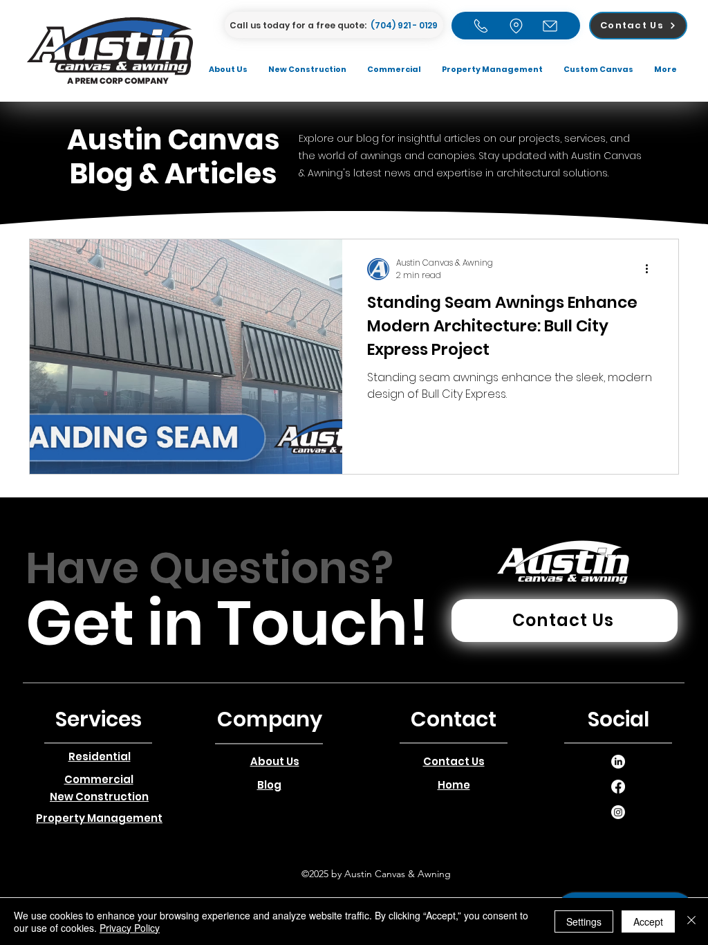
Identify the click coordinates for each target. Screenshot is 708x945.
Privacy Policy (130, 928)
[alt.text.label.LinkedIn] (618, 762)
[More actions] (651, 269)
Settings (584, 921)
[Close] (691, 921)
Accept (648, 921)
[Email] (550, 25)
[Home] (480, 25)
